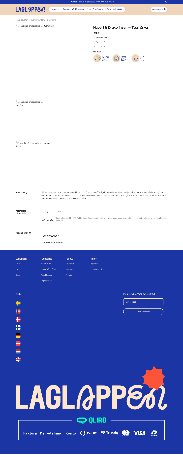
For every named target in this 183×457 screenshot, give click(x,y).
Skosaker (66, 9)
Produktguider (46, 275)
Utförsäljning (117, 9)
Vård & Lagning (78, 9)
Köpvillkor (94, 263)
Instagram (70, 263)
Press (18, 269)
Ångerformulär (46, 280)
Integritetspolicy (97, 269)
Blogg (18, 275)
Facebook (69, 269)
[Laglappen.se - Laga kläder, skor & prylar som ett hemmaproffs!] (30, 9)
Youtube (69, 275)
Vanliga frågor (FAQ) (49, 269)
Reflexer (108, 9)
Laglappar (56, 9)
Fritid (89, 9)
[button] (166, 2)
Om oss (18, 263)
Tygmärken (97, 9)
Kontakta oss (46, 263)
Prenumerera (143, 312)
